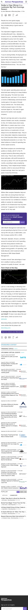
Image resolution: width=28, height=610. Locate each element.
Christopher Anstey (6, 518)
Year (25, 491)
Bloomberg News (16, 11)
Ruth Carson (4, 504)
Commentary (13, 495)
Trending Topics (7, 348)
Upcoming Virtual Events (10, 352)
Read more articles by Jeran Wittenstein (12, 332)
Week (18, 491)
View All (15, 348)
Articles (4, 495)
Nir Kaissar (4, 513)
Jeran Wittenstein (7, 11)
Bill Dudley (4, 500)
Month (21, 491)
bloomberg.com (5, 328)
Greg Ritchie (4, 509)
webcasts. (4, 319)
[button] (2, 15)
